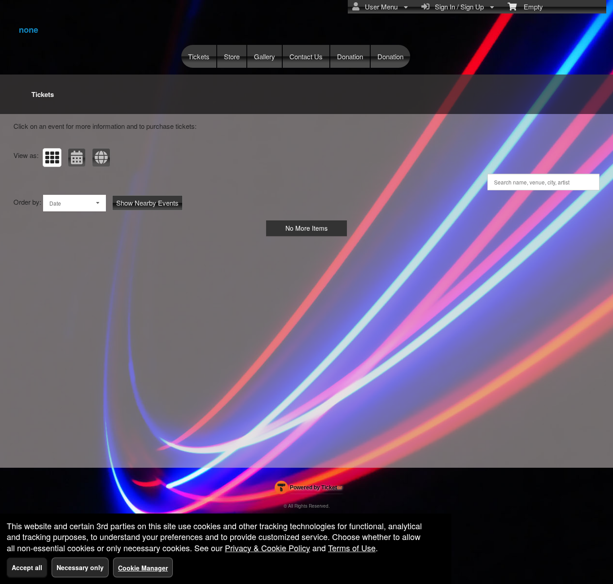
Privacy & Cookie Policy (267, 547)
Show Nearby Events (147, 202)
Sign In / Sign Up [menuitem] (457, 6)
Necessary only (80, 567)
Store (232, 56)
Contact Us (306, 56)
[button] (52, 157)
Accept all (27, 567)
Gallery (264, 56)
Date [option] (55, 203)
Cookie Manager (143, 567)
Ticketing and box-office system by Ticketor (308, 489)
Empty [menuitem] (530, 6)
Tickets (199, 56)
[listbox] (74, 203)
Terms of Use (352, 547)
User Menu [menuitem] (379, 6)
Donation (350, 56)
